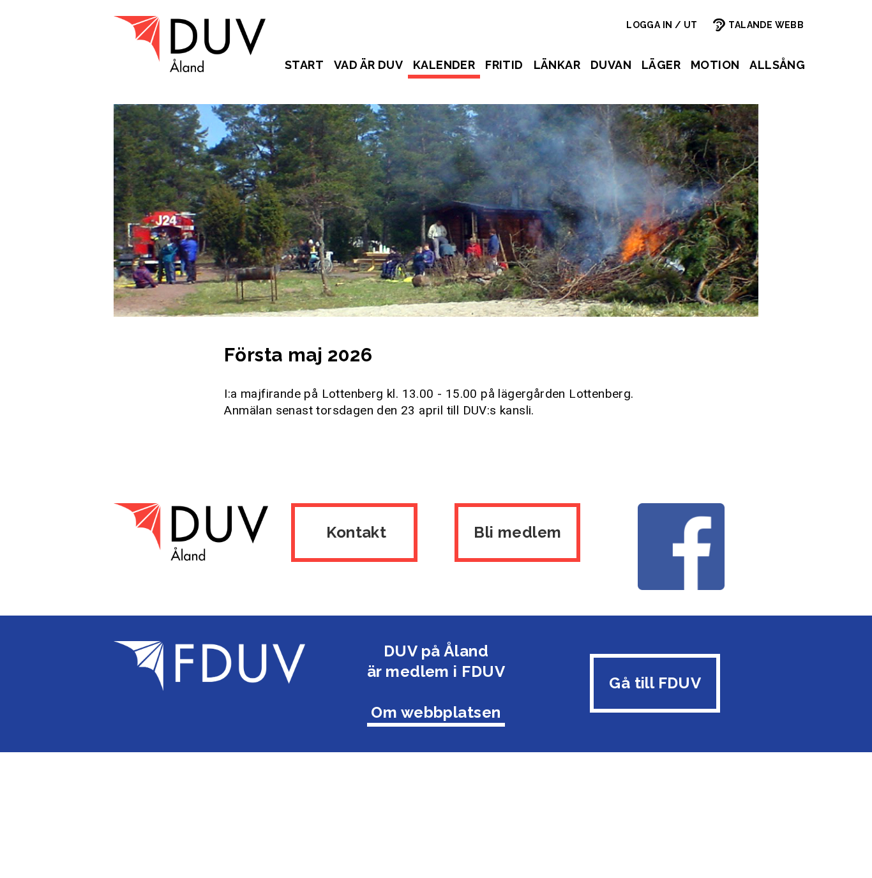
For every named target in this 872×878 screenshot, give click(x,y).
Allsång (777, 65)
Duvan (610, 65)
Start (304, 65)
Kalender (444, 65)
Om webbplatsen (436, 712)
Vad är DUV (368, 65)
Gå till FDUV (655, 683)
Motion (715, 65)
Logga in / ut (661, 25)
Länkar (557, 65)
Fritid (504, 65)
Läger (661, 65)
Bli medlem (517, 532)
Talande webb (766, 25)
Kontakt (354, 532)
